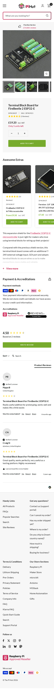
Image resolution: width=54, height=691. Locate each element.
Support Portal (10, 625)
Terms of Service (10, 593)
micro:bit (34, 577)
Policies (6, 588)
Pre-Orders (8, 577)
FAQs (5, 511)
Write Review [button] (27, 345)
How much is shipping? (36, 545)
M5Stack (34, 588)
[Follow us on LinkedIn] (4, 646)
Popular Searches (11, 516)
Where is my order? (39, 529)
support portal (32, 28)
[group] (27, 333)
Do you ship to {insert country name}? (40, 536)
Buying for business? (39, 552)
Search (6, 522)
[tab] (42, 366)
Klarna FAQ (8, 609)
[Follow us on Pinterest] (20, 640)
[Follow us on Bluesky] (15, 646)
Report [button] (28, 414)
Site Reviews (9, 527)
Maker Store (36, 572)
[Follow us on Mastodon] (20, 646)
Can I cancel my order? (40, 515)
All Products (9, 506)
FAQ (5, 604)
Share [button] (34, 414)
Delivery (7, 567)
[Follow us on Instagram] (14, 640)
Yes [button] (23, 414)
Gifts (32, 598)
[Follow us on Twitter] (8, 640)
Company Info (9, 598)
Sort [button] (5, 355)
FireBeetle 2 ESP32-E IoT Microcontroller (15, 209)
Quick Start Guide (11, 614)
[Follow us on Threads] (9, 646)
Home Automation (39, 593)
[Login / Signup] (42, 5)
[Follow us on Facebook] (3, 640)
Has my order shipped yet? (40, 522)
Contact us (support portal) (39, 508)
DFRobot (12, 113)
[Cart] (49, 5)
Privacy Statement (11, 583)
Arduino (34, 583)
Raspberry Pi (36, 567)
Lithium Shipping (11, 572)
